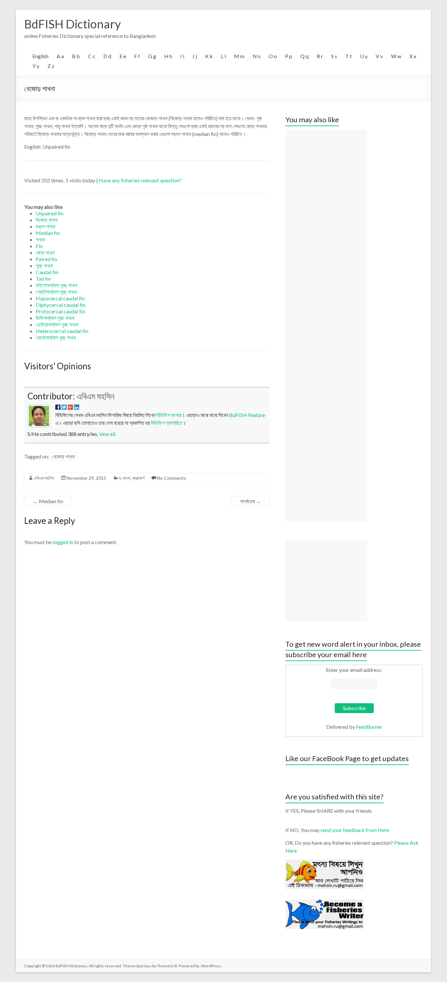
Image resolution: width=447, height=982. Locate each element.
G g (152, 56)
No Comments (171, 478)
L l (223, 56)
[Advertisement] (326, 326)
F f (137, 56)
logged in (63, 542)
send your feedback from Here (354, 830)
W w (396, 56)
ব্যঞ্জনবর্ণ (138, 478)
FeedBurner (369, 727)
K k (209, 56)
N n (256, 56)
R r (320, 56)
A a (60, 56)
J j (194, 56)
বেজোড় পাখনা (63, 456)
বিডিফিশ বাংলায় (169, 415)
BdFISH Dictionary (72, 24)
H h (168, 56)
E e (122, 56)
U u (363, 56)
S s (334, 56)
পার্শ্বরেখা (250, 501)
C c (91, 56)
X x (412, 56)
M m (239, 56)
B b (76, 56)
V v (379, 56)
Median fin (48, 501)
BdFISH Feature (247, 415)
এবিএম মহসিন (96, 396)
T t (348, 56)
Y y (35, 66)
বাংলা (126, 478)
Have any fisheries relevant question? (140, 180)
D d (107, 56)
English (40, 56)
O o (273, 56)
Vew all (107, 434)
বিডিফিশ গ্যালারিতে (167, 423)
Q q (304, 56)
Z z (50, 66)
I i (182, 56)
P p (288, 56)
